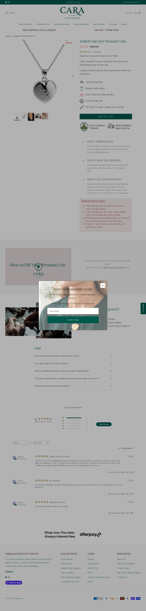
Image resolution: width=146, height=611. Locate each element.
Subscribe (73, 320)
